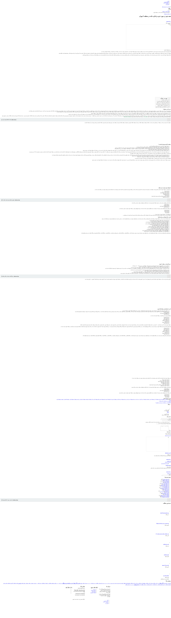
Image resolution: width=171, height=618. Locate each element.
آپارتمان (161, 583)
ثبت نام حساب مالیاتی (100, 583)
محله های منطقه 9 (85, 399)
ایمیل (170, 419)
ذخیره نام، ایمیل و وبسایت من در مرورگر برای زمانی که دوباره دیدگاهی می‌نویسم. (157, 422)
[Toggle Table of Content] (169, 98)
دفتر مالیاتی (39, 583)
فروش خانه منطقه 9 (111, 399)
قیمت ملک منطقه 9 (98, 399)
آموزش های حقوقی (168, 435)
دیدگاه (170, 430)
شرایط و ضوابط (93, 590)
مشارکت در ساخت (146, 584)
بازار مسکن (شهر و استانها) (165, 485)
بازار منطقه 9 (153, 399)
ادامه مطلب (169, 461)
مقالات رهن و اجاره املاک (165, 496)
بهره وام (109, 583)
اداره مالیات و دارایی (139, 583)
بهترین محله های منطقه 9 (147, 399)
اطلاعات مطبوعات (93, 592)
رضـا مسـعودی (168, 21)
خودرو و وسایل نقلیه (166, 489)
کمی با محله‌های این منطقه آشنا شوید (162, 106)
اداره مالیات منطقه (146, 583)
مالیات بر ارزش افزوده (164, 584)
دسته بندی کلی (166, 490)
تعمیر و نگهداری (166, 486)
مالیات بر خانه (157, 584)
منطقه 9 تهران (72, 399)
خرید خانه (137, 399)
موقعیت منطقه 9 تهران (59, 399)
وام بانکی (140, 584)
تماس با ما (167, 4)
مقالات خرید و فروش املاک (165, 495)
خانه (168, 1)
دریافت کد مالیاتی (45, 583)
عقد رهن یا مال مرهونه (165, 565)
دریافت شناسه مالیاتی (52, 583)
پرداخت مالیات (127, 584)
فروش (19, 583)
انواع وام (120, 583)
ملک (142, 584)
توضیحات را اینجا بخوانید (127, 116)
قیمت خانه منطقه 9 (104, 399)
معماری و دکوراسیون (166, 493)
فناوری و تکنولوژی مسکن (165, 492)
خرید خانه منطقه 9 (133, 399)
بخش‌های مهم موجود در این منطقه (163, 102)
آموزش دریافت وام (167, 583)
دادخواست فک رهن (166, 575)
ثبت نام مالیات (93, 583)
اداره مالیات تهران (153, 583)
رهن (36, 583)
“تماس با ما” (146, 116)
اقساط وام (128, 583)
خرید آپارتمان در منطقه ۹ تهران (163, 105)
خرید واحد (128, 399)
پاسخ (168, 412)
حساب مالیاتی (84, 583)
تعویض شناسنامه (168, 465)
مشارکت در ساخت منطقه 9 (78, 399)
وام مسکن (136, 584)
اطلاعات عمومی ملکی (165, 481)
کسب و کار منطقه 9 (92, 399)
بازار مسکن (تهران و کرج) (165, 483)
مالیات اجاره (7, 583)
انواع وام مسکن (112, 583)
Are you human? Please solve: (166, 423)
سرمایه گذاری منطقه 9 (117, 399)
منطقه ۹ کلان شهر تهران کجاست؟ (163, 101)
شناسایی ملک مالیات (24, 583)
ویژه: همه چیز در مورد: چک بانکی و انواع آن (162, 523)
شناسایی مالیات (30, 583)
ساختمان (35, 583)
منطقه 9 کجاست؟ (66, 399)
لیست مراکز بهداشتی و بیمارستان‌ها (162, 104)
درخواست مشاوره (166, 2)
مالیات (17, 583)
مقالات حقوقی (167, 494)
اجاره (158, 583)
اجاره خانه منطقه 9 (159, 399)
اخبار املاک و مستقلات (165, 11)
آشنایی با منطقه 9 (164, 399)
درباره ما (167, 3)
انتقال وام (124, 583)
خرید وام (58, 583)
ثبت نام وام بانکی (89, 583)
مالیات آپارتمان (13, 583)
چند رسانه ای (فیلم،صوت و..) (164, 487)
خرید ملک (65, 583)
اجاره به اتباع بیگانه (166, 544)
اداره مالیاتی (132, 583)
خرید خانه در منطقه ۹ (165, 99)
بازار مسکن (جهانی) (166, 484)
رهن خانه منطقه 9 (124, 399)
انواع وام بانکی (167, 482)
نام (170, 418)
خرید (81, 583)
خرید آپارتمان (141, 399)
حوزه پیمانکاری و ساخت (165, 488)
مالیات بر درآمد (152, 584)
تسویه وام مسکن (106, 583)
